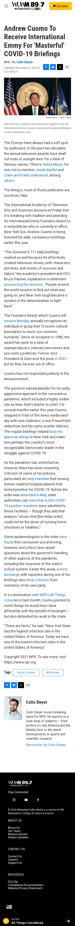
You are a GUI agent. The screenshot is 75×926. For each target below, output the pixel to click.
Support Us (15, 862)
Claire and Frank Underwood (26, 175)
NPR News (52, 672)
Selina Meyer (53, 164)
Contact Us (15, 856)
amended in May (33, 495)
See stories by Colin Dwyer (46, 745)
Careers (13, 859)
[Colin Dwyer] (13, 708)
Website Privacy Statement (25, 888)
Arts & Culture (26, 672)
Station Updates (18, 837)
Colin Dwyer (25, 62)
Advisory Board (17, 834)
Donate (62, 6)
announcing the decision (23, 284)
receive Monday (16, 321)
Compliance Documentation (25, 885)
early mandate (38, 479)
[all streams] (69, 921)
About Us (14, 827)
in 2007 (60, 359)
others (9, 180)
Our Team (14, 831)
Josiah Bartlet (46, 170)
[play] (6, 921)
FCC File (13, 881)
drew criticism (37, 580)
